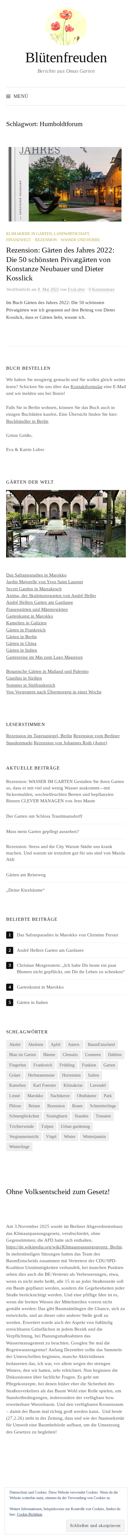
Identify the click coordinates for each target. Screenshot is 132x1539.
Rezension (46, 240)
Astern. (74, 1044)
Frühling (67, 1065)
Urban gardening (75, 1126)
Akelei (15, 1044)
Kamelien (17, 1085)
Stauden (81, 1116)
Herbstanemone (41, 1075)
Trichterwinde (21, 1126)
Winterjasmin (94, 1136)
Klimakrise (73, 1085)
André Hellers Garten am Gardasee (39, 602)
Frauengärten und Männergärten (37, 609)
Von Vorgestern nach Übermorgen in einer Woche (54, 691)
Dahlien (115, 1054)
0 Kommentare (102, 289)
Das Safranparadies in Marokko (36, 575)
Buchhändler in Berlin (27, 421)
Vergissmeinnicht (24, 1136)
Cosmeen (93, 1054)
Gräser (15, 1075)
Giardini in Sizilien (24, 678)
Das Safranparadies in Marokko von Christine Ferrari (67, 934)
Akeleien (35, 1044)
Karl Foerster (44, 1085)
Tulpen (47, 1126)
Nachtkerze (60, 1096)
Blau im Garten (22, 1054)
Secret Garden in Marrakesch (34, 588)
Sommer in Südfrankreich (30, 685)
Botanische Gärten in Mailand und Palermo (47, 671)
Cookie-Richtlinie (29, 1514)
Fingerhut (17, 1065)
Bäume (49, 1054)
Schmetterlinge (103, 1106)
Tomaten (103, 1116)
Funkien (89, 1065)
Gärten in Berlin (21, 636)
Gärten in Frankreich (26, 629)
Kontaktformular (87, 386)
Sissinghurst (56, 1116)
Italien (93, 1075)
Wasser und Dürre (80, 240)
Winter (70, 1136)
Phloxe (15, 1106)
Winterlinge (19, 1146)
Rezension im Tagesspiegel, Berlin (39, 735)
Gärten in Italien (21, 650)
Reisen (34, 1106)
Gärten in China (21, 643)
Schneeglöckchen (24, 1116)
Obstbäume (86, 1096)
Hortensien (71, 1075)
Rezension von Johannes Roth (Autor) (70, 742)
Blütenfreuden (66, 57)
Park (108, 1096)
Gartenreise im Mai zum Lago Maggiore (44, 657)
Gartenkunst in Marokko (29, 616)
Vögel (51, 1136)
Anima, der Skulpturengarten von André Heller (51, 595)
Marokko (35, 1096)
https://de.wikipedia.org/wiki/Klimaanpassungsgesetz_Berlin (64, 1246)
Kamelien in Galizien (26, 622)
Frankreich (42, 1065)
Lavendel (98, 1085)
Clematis (70, 1054)
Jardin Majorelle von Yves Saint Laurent (44, 581)
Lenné (14, 1096)
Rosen (77, 1106)
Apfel (55, 1044)
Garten (109, 1065)
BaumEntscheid (101, 1044)
